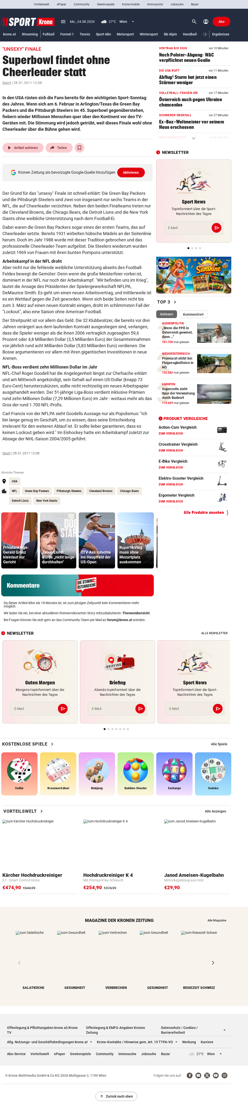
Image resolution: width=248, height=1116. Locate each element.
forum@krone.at (119, 620)
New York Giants (46, 500)
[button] (206, 34)
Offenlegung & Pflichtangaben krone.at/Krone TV (42, 1030)
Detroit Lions (20, 500)
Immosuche (155, 4)
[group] (19, 540)
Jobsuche (176, 4)
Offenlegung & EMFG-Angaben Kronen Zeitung (115, 1030)
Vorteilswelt (41, 4)
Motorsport (125, 34)
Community (81, 4)
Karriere (207, 1042)
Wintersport (149, 34)
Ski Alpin (170, 34)
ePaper (61, 4)
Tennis (85, 34)
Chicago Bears (129, 491)
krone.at (9, 34)
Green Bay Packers (37, 491)
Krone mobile (131, 4)
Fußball (48, 34)
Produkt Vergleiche (185, 418)
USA (14, 481)
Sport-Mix (103, 34)
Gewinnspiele (105, 4)
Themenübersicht (136, 613)
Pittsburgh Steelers (69, 491)
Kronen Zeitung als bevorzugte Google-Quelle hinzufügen (78, 172)
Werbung (189, 1042)
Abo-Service (16, 1054)
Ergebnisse (220, 34)
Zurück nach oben (116, 1096)
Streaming (30, 34)
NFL (14, 491)
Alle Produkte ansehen (204, 512)
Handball (190, 34)
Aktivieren (131, 172)
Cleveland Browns (100, 491)
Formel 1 (67, 34)
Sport (6, 83)
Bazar (195, 4)
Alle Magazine (217, 920)
